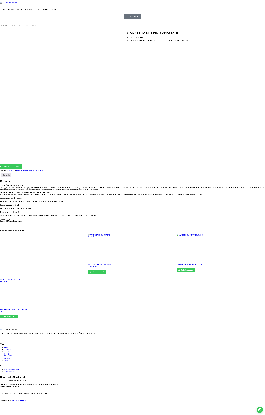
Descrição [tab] (6, 175)
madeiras (36, 170)
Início (2, 25)
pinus (41, 170)
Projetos (19, 9)
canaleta (19, 170)
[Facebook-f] (2, 338)
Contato (53, 9)
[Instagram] (8, 338)
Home (3, 9)
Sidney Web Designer (19, 400)
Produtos (45, 9)
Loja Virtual (28, 9)
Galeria (38, 9)
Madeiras (8, 25)
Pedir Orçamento (98, 272)
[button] (132, 166)
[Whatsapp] (13, 338)
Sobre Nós (11, 9)
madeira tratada (27, 170)
